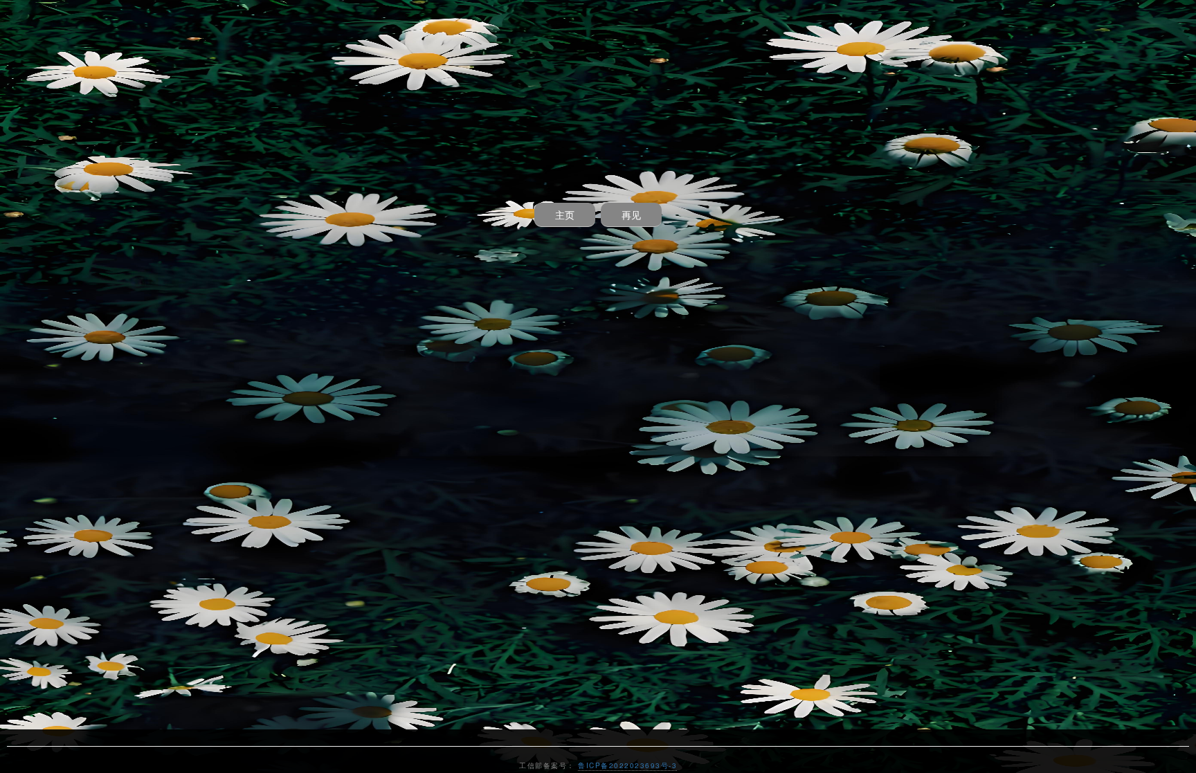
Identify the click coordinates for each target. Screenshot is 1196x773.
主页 (564, 214)
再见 (631, 214)
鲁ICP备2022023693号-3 (627, 765)
